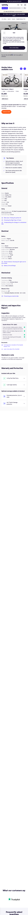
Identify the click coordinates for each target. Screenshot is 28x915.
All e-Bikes (4, 19)
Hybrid (9, 19)
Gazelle (13, 19)
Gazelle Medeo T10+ (20, 19)
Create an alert (6, 111)
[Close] (15, 1)
